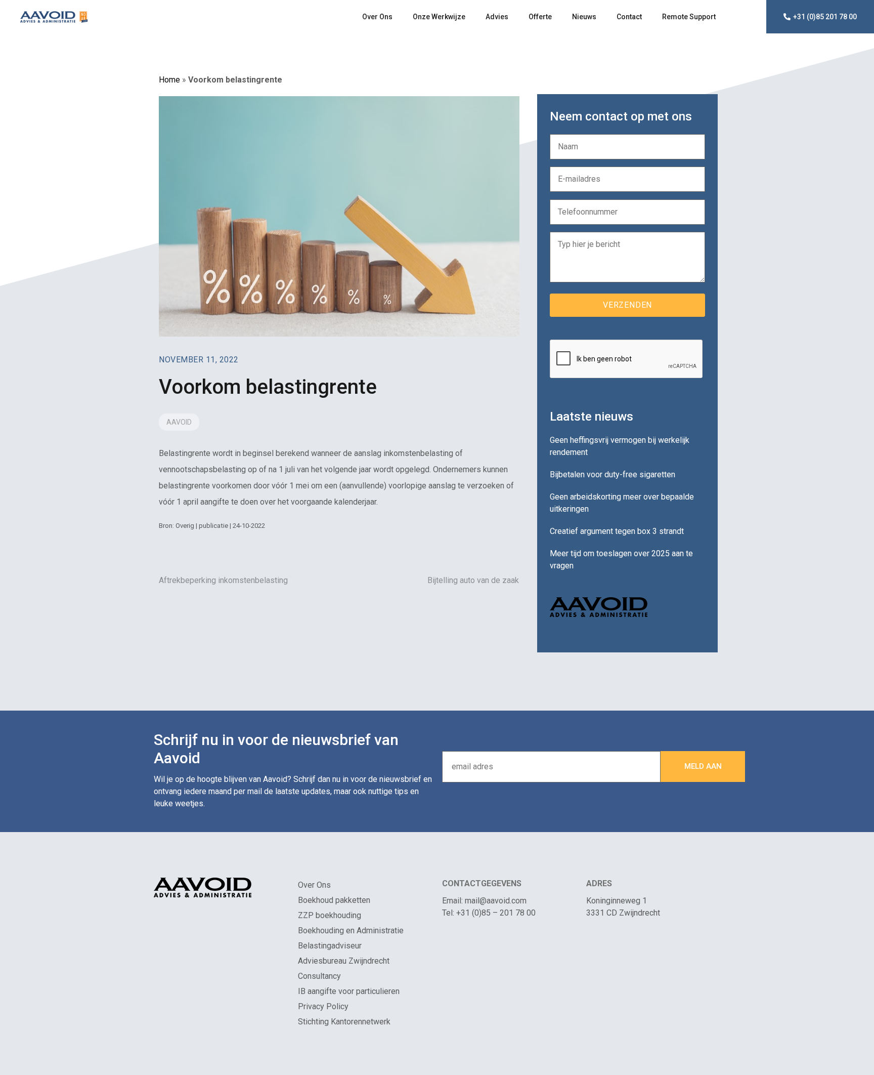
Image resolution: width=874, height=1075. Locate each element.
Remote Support (689, 17)
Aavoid (179, 422)
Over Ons (377, 17)
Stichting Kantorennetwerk (344, 1021)
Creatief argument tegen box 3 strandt (617, 531)
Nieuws (584, 17)
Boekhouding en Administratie (351, 930)
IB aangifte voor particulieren (349, 991)
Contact (629, 17)
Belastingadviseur (330, 945)
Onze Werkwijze (439, 17)
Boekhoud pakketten (334, 900)
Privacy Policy (323, 1006)
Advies (497, 17)
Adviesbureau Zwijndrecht (343, 961)
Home (169, 80)
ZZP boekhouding (329, 915)
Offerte (540, 17)
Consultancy (319, 976)
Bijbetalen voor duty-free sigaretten (612, 474)
